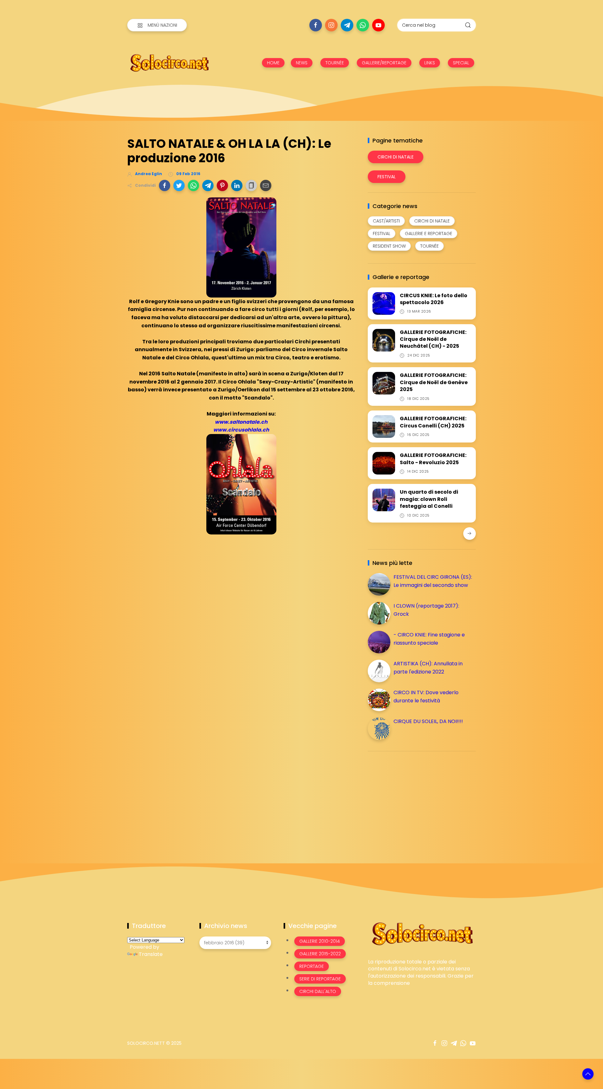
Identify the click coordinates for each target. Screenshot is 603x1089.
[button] (164, 185)
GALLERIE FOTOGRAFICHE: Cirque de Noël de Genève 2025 (434, 382)
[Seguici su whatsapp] (362, 25)
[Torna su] (588, 1074)
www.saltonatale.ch (241, 422)
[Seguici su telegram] (347, 25)
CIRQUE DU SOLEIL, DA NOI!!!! (428, 721)
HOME (273, 63)
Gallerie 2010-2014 (319, 941)
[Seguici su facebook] (315, 25)
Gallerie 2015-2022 (320, 954)
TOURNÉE (334, 63)
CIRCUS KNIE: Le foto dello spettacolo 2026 (433, 299)
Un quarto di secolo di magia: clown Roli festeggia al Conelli (429, 499)
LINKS (429, 63)
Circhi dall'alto (317, 991)
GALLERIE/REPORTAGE (384, 63)
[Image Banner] (422, 933)
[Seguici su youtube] (378, 25)
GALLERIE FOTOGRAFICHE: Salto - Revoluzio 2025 (433, 459)
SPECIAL (461, 63)
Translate (151, 954)
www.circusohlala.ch (241, 429)
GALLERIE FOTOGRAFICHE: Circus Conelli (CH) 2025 (433, 422)
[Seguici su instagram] (331, 25)
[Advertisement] (415, 800)
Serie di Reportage (320, 979)
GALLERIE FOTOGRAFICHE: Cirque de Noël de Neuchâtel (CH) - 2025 (433, 339)
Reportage (311, 966)
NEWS (301, 63)
